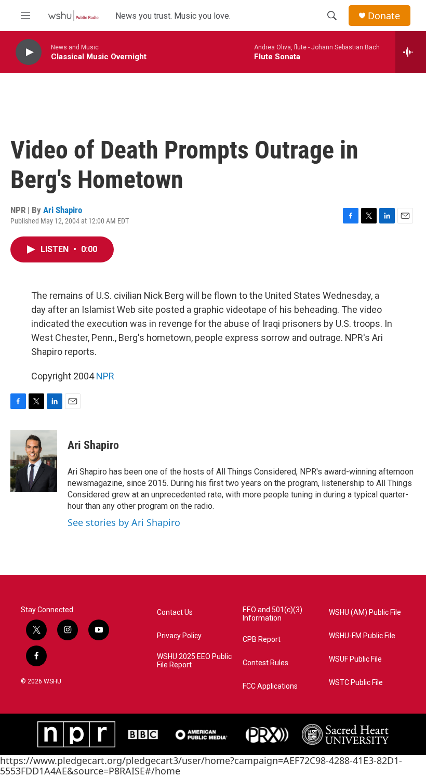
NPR (105, 376)
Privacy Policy (179, 636)
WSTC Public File (356, 683)
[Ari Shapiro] (33, 461)
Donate (384, 15)
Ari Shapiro (62, 210)
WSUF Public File (355, 659)
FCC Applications (270, 686)
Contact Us (175, 612)
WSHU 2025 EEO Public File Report (194, 661)
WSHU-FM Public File (362, 636)
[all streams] (410, 52)
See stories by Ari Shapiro (124, 522)
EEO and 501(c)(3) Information (272, 614)
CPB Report (262, 639)
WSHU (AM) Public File (365, 612)
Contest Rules (265, 663)
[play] (28, 52)
